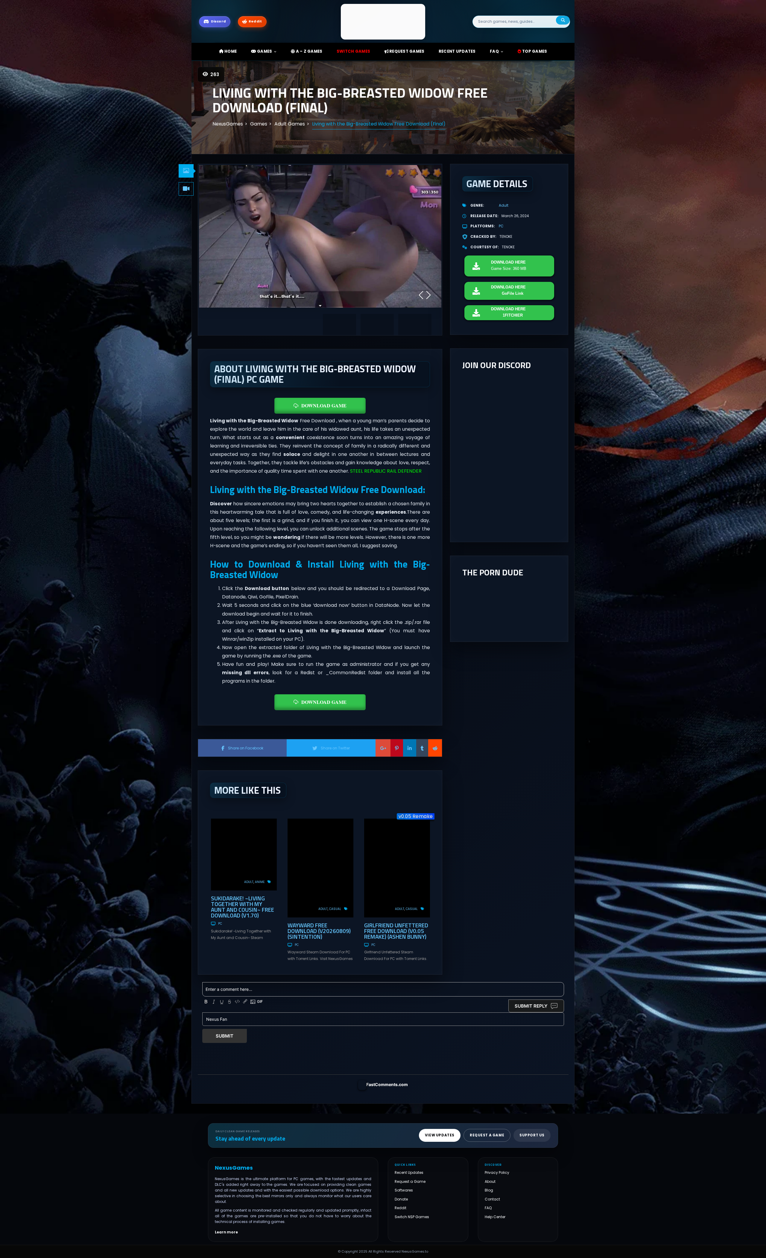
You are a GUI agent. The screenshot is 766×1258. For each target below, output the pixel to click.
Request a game (487, 1135)
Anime (260, 882)
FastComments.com (387, 1084)
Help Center (495, 1216)
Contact (492, 1199)
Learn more (226, 1232)
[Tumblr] (422, 748)
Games (264, 51)
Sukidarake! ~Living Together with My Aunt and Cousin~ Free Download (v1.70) (242, 907)
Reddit (400, 1207)
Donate (401, 1199)
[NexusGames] (383, 21)
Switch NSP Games (412, 1216)
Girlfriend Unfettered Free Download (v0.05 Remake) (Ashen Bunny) (396, 931)
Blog (489, 1190)
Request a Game (410, 1181)
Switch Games (353, 51)
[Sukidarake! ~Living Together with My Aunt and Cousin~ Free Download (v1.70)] (244, 855)
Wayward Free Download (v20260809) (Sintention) (319, 931)
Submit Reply (531, 1006)
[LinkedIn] (409, 748)
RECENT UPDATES (457, 51)
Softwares (404, 1190)
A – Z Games (308, 51)
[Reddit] (435, 748)
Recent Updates (409, 1172)
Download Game (323, 405)
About (490, 1181)
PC (220, 924)
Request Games (406, 51)
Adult (248, 882)
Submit (224, 1036)
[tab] (186, 171)
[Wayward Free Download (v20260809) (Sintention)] (320, 868)
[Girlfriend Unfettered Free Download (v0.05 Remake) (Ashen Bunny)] (397, 868)
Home (230, 51)
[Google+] (383, 748)
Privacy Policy (497, 1172)
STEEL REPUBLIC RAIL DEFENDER (386, 471)
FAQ (494, 51)
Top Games (534, 51)
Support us (532, 1135)
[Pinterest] (396, 748)
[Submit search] (563, 20)
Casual (335, 909)
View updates (440, 1135)
